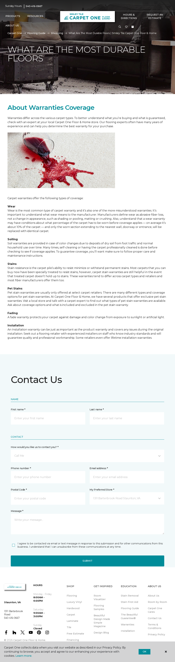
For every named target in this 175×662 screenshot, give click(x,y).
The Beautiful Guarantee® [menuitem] (129, 616)
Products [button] (12, 16)
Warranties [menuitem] (127, 624)
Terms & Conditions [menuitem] (154, 626)
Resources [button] (35, 16)
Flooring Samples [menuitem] (99, 607)
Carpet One (15, 33)
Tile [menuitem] (69, 627)
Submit (87, 560)
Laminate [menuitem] (72, 621)
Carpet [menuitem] (71, 614)
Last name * (97, 409)
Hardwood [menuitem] (73, 608)
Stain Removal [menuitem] (130, 595)
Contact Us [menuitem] (154, 618)
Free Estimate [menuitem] (75, 633)
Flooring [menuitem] (72, 595)
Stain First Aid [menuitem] (129, 602)
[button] (120, 27)
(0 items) (132, 27)
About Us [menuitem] (153, 595)
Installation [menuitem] (128, 630)
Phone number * (21, 468)
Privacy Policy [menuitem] (156, 634)
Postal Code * (19, 489)
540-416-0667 (34, 6)
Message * (17, 511)
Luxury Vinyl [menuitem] (74, 602)
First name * (18, 409)
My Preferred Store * (102, 489)
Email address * (99, 468)
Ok (144, 651)
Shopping (57, 33)
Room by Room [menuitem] (157, 602)
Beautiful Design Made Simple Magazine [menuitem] (102, 621)
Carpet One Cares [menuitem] (155, 610)
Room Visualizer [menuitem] (100, 597)
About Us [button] (12, 25)
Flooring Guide (36, 33)
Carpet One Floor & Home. (29, 640)
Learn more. (23, 655)
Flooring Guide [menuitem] (130, 608)
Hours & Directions (129, 16)
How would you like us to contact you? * (34, 447)
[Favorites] (126, 27)
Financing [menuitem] (73, 639)
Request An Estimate (155, 16)
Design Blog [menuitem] (101, 632)
